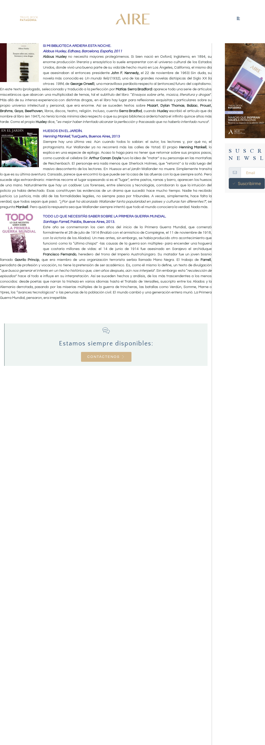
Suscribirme (249, 183)
